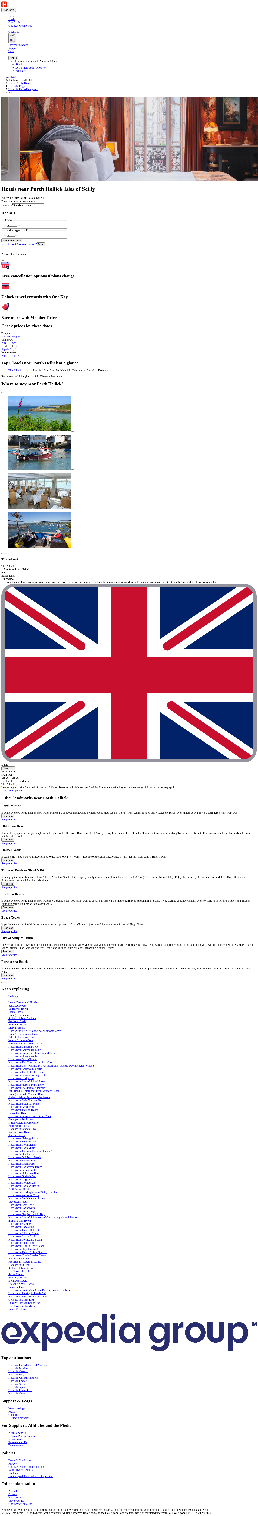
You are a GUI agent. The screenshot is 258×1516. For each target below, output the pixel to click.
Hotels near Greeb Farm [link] (21, 1106)
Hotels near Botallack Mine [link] (23, 1103)
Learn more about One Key (30, 67)
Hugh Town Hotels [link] (19, 1258)
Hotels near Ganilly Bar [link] (21, 1154)
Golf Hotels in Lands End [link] (22, 1305)
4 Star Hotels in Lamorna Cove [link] (25, 1043)
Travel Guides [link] (16, 1500)
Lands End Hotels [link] (18, 1309)
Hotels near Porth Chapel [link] (22, 1211)
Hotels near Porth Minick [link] (22, 1147)
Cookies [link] (13, 1473)
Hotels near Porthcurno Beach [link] (25, 1239)
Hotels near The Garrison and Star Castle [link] (31, 1062)
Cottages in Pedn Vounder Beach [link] (26, 1094)
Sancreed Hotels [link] (17, 1005)
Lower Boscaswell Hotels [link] (22, 1002)
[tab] (13, 996)
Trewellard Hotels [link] (18, 1113)
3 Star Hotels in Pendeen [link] (22, 1018)
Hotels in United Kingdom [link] (23, 89)
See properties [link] (9, 819)
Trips (11, 51)
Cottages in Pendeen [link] (19, 1015)
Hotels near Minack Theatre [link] (23, 1233)
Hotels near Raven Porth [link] (22, 1160)
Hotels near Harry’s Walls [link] (22, 1056)
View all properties (11, 790)
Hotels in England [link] (18, 86)
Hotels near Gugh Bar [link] (20, 1179)
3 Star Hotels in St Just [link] (21, 1268)
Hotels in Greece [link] (17, 1393)
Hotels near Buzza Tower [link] (22, 1059)
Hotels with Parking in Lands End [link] (27, 1293)
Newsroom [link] (14, 1439)
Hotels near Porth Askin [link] (21, 1182)
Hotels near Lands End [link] (21, 1226)
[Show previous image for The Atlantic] (2, 553)
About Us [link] (13, 1491)
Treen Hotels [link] (15, 1011)
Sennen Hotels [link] (16, 1135)
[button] (129, 989)
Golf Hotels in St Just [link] (20, 1271)
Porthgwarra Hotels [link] (19, 1188)
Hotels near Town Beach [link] (22, 1141)
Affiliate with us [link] (17, 1432)
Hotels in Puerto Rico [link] (20, 1390)
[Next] (5, 982)
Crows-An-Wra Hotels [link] (21, 1283)
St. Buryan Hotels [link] (18, 1008)
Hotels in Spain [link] (16, 1383)
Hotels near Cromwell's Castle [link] (25, 1068)
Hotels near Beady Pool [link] (21, 1169)
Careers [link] (12, 1494)
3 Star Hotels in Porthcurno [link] (23, 1122)
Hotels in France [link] (17, 1380)
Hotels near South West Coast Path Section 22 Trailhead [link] (39, 1290)
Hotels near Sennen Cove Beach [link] (26, 1245)
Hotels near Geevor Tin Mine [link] (24, 1049)
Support (12, 48)
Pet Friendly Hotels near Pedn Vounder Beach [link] (33, 1090)
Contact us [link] (14, 1414)
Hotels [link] (12, 76)
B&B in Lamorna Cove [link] (21, 1037)
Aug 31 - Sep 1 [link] (9, 342)
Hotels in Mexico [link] (18, 1368)
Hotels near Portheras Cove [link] (23, 1195)
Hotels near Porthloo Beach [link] (23, 1185)
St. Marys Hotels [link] (17, 1277)
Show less (8, 768)
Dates (4, 201)
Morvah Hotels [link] (16, 1027)
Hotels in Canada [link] (18, 1371)
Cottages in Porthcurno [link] (21, 1119)
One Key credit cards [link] (20, 1503)
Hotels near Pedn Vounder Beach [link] (26, 1100)
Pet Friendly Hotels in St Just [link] (24, 1261)
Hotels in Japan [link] (16, 1387)
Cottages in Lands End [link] (21, 1299)
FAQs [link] (11, 1411)
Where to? (7, 197)
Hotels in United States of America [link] (27, 1365)
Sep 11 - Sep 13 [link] (10, 355)
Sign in (13, 58)
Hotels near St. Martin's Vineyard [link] (26, 1087)
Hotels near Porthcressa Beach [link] (25, 1166)
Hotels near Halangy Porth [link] (23, 1138)
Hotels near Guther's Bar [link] (22, 1176)
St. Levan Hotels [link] (17, 1024)
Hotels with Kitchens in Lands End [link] (27, 1296)
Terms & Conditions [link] (19, 1460)
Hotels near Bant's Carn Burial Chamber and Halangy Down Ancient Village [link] (51, 1065)
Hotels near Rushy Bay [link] (21, 1078)
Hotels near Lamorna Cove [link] (23, 1046)
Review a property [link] (18, 1417)
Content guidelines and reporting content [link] (30, 1476)
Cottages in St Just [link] (18, 1264)
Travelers (6, 205)
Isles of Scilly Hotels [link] (19, 83)
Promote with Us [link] (17, 1442)
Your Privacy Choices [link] (20, 1469)
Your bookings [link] (16, 1408)
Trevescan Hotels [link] (18, 1201)
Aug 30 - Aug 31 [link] (10, 336)
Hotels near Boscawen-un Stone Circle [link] (29, 1116)
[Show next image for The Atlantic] (5, 553)
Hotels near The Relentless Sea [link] (25, 1071)
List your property (18, 44)
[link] (37, 16)
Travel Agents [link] (16, 1445)
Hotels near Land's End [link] (21, 1242)
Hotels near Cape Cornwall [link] (23, 1249)
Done (40, 244)
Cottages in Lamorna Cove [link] (23, 1034)
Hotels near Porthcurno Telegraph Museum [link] (32, 1052)
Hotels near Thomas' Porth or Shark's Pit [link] (30, 1151)
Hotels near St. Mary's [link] (20, 1223)
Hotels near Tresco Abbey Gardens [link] (27, 1252)
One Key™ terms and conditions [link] (26, 1466)
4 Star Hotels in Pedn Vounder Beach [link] (29, 1097)
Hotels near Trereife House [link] (23, 1109)
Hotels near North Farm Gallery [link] (26, 1084)
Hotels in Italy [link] (16, 1374)
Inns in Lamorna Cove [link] (20, 1040)
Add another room (12, 240)
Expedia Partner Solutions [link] (22, 1435)
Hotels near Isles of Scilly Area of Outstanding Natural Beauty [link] (42, 1217)
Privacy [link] (12, 1463)
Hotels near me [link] (16, 1497)
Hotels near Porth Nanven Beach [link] (26, 1198)
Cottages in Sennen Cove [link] (22, 1128)
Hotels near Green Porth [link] (21, 1163)
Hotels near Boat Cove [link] (21, 1204)
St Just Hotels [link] (16, 1274)
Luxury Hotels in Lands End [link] (24, 1302)
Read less (8, 816)
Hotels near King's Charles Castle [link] (27, 1255)
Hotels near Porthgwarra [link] (21, 1207)
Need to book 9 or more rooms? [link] (19, 244)
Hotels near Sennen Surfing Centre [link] (27, 1075)
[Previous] (2, 982)
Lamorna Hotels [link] (17, 1286)
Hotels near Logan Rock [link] (22, 1236)
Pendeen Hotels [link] (17, 1021)
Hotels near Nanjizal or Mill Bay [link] (26, 1214)
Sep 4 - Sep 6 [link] (8, 349)
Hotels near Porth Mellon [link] (22, 1144)
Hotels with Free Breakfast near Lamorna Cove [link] (34, 1030)
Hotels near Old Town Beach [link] (24, 1157)
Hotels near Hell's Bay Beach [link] (24, 1173)
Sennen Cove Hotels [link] (19, 1132)
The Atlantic (15, 370)
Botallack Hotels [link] (17, 1280)
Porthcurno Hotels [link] (18, 1125)
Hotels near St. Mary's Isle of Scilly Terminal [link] (33, 1192)
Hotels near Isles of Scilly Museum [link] (27, 1081)
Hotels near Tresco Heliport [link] (23, 1230)
